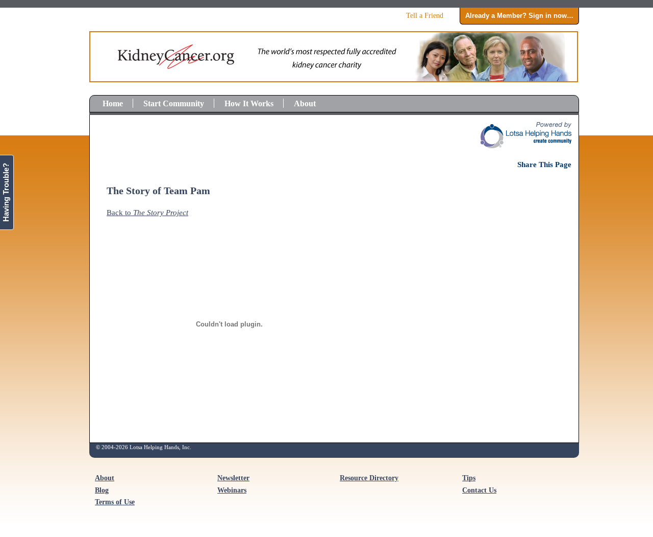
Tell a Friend (424, 15)
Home (113, 103)
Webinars (231, 490)
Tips (468, 478)
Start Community (173, 103)
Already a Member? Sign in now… (519, 15)
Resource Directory (369, 478)
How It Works (248, 103)
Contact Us (479, 490)
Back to (147, 212)
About (305, 103)
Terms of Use (115, 502)
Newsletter (233, 478)
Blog (102, 490)
